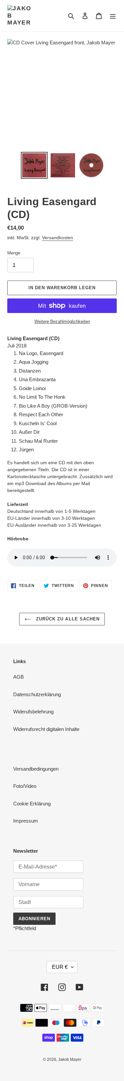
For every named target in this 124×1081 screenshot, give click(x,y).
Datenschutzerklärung (37, 694)
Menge (13, 252)
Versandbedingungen (36, 769)
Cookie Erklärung (32, 803)
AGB (18, 677)
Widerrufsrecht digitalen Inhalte (46, 729)
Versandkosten (57, 237)
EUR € (60, 967)
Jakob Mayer (69, 1059)
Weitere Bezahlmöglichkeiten (62, 321)
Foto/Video (24, 786)
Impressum (25, 821)
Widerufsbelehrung (33, 711)
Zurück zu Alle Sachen (67, 618)
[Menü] (113, 16)
